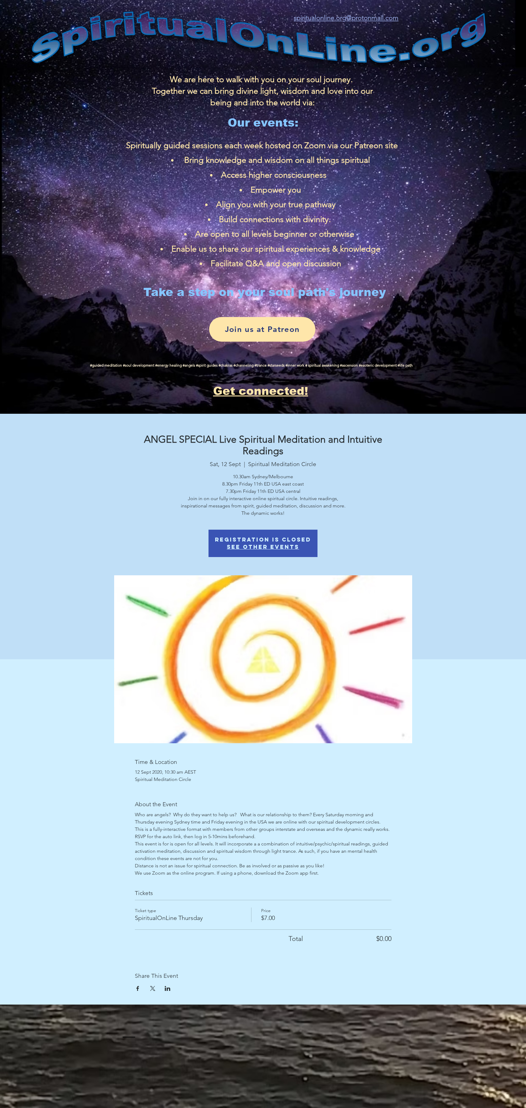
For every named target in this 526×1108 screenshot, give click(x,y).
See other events (263, 546)
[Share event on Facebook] (138, 988)
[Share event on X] (153, 988)
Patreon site (376, 145)
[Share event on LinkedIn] (167, 988)
